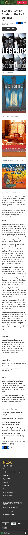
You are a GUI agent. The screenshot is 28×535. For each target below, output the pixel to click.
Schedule (5, 482)
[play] (2, 533)
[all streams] (26, 533)
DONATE (22, 2)
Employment (6, 485)
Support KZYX (6, 479)
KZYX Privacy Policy (8, 511)
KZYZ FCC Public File (8, 495)
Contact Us (5, 489)
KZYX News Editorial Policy (9, 514)
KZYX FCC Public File (8, 492)
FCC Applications (7, 499)
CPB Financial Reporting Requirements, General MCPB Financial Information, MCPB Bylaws (13, 503)
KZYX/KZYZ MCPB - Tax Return (11, 507)
